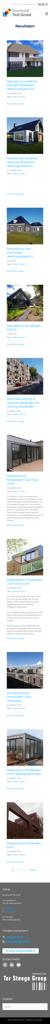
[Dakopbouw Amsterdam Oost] (25, 820)
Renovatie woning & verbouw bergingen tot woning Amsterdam (23, 402)
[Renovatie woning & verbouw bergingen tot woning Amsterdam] (25, 376)
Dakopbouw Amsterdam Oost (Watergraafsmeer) (24, 772)
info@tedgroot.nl (29, 4)
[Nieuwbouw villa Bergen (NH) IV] (25, 303)
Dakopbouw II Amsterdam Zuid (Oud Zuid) (22, 479)
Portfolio (15, 97)
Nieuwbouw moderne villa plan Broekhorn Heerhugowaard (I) (22, 162)
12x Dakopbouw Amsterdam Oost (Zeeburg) (19, 696)
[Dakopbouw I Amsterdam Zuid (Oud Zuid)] (25, 557)
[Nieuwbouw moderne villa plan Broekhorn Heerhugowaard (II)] (25, 58)
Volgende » (33, 870)
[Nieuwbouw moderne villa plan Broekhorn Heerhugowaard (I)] (25, 135)
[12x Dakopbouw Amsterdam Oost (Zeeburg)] (25, 670)
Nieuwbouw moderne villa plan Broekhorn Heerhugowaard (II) (22, 85)
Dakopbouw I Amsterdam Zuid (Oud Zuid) (25, 581)
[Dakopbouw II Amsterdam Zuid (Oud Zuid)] (25, 453)
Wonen (22, 97)
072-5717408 (9, 909)
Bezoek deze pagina (15, 103)
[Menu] (46, 14)
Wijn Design (38, 1020)
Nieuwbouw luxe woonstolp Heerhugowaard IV (20, 252)
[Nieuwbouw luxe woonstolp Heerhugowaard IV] (25, 226)
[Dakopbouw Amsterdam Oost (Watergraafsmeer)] (25, 747)
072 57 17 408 (16, 4)
